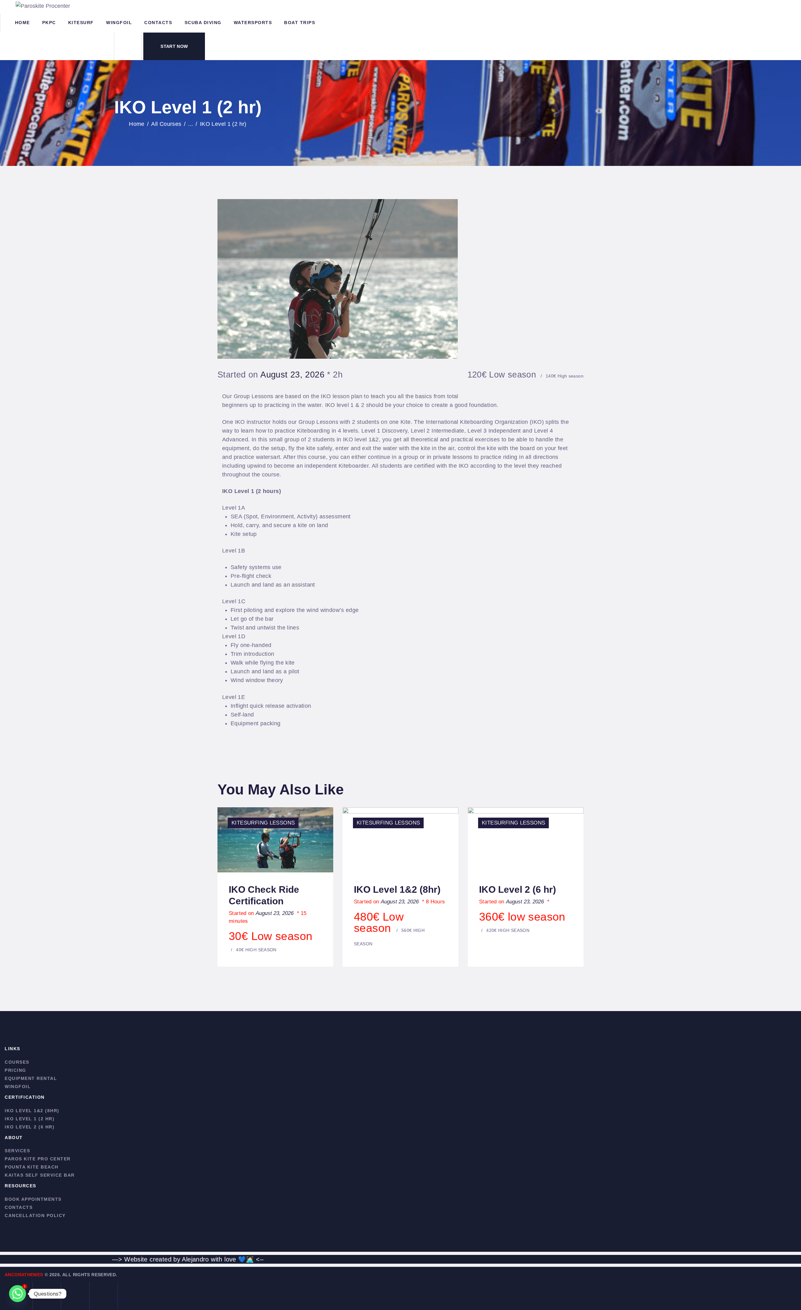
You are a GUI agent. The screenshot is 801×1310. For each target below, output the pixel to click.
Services (17, 1150)
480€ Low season (389, 928)
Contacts (19, 1207)
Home (137, 124)
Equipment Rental (31, 1078)
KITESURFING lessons (263, 823)
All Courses (166, 124)
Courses (17, 1062)
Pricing (15, 1070)
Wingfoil (18, 1086)
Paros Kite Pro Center (38, 1158)
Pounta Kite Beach (32, 1166)
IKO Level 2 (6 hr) (517, 889)
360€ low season (522, 921)
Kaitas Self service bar (40, 1175)
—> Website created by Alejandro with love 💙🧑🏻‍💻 (183, 1259)
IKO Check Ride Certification (264, 895)
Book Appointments (33, 1199)
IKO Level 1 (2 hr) (29, 1118)
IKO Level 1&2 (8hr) (397, 889)
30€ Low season (270, 941)
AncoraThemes (24, 1274)
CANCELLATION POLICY (35, 1215)
